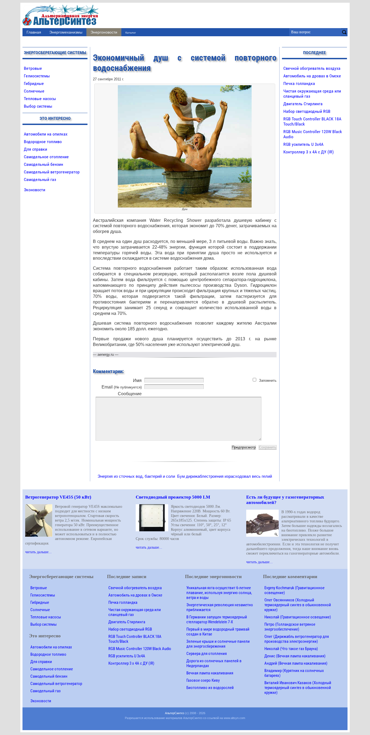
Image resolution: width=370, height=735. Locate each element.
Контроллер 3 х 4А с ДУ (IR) (308, 151)
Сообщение (130, 393)
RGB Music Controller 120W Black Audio (139, 648)
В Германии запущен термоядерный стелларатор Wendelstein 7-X (216, 619)
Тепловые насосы (40, 98)
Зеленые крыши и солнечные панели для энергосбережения (218, 644)
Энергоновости (103, 32)
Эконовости (34, 189)
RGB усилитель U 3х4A (303, 144)
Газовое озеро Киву (203, 680)
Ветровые (33, 68)
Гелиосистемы (37, 75)
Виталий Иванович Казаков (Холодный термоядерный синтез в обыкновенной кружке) (297, 687)
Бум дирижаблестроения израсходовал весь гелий (224, 476)
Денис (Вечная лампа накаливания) (295, 656)
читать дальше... (38, 552)
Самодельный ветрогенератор (52, 171)
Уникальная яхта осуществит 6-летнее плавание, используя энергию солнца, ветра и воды (219, 592)
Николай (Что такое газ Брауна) (291, 648)
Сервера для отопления (206, 653)
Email (122, 387)
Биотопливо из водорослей (210, 687)
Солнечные (34, 91)
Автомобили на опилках (45, 134)
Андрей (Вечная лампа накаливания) (295, 663)
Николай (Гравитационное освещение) (297, 617)
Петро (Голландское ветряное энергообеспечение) (289, 627)
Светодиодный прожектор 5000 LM (173, 497)
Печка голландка (299, 83)
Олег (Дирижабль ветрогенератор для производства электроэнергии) (296, 639)
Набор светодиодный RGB (306, 111)
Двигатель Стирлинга (303, 103)
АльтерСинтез (174, 713)
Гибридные (34, 83)
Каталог (130, 32)
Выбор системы (38, 106)
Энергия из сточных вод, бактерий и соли (136, 476)
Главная (34, 32)
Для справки (35, 149)
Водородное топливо (43, 141)
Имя (137, 380)
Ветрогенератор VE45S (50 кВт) (58, 497)
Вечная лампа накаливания (209, 673)
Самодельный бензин (43, 164)
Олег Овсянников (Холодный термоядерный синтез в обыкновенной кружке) (297, 605)
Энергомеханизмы (65, 32)
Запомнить (268, 380)
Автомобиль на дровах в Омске (312, 75)
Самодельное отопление (46, 156)
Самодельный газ (40, 179)
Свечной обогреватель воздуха (311, 68)
